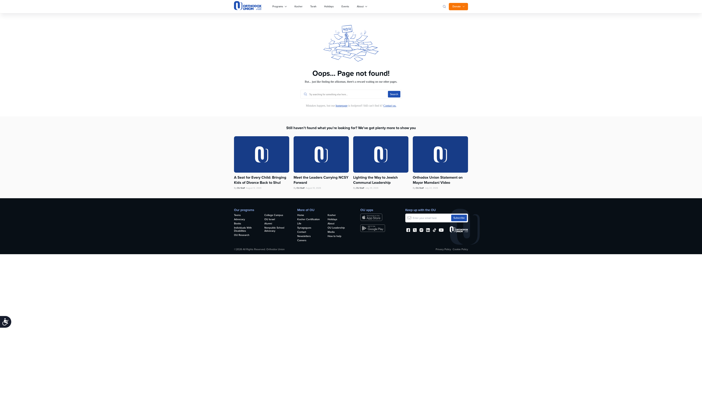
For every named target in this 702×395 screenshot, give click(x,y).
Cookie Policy (460, 249)
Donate (456, 6)
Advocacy (239, 219)
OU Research (241, 235)
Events (345, 6)
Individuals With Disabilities (243, 229)
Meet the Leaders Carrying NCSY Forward (321, 180)
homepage (342, 105)
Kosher (299, 6)
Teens (237, 215)
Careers (301, 240)
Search (394, 94)
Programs (277, 6)
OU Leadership (336, 228)
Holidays (329, 6)
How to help (334, 236)
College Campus (273, 215)
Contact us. (389, 105)
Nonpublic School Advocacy (274, 229)
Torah (313, 6)
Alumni (268, 223)
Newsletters (304, 236)
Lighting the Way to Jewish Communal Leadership (375, 180)
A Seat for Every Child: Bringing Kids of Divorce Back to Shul (260, 180)
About (360, 6)
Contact (301, 232)
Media (331, 232)
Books (237, 223)
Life (299, 223)
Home (300, 215)
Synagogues (304, 228)
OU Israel (269, 219)
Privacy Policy (443, 249)
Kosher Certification (308, 219)
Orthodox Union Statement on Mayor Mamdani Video (438, 180)
